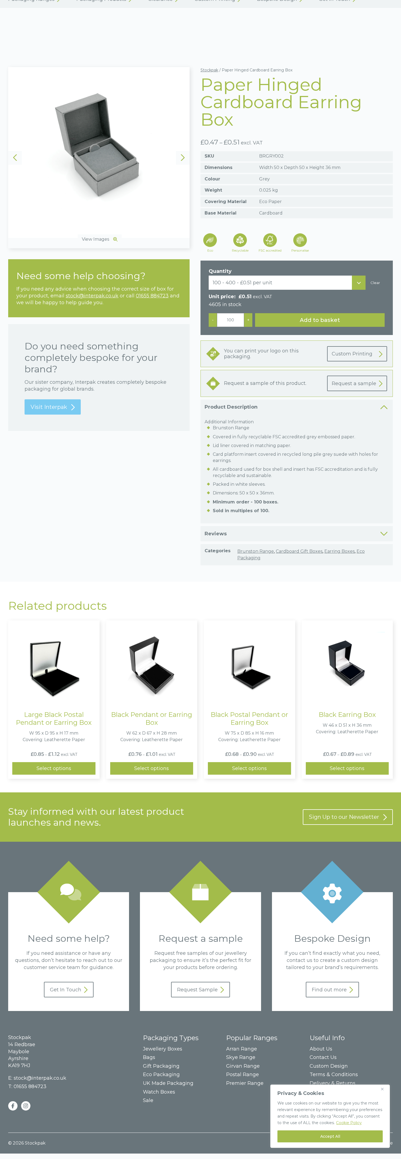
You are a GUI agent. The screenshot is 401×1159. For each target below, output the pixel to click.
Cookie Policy (349, 1122)
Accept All (330, 1136)
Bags (149, 1057)
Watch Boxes (159, 1092)
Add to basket (320, 320)
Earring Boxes (339, 551)
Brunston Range (255, 551)
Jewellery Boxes (162, 1049)
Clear (375, 283)
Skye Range (240, 1057)
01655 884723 (152, 296)
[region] (330, 1116)
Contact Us (323, 1057)
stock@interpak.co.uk (92, 296)
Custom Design (329, 1066)
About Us (321, 1049)
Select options (54, 768)
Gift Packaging (161, 1066)
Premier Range (245, 1083)
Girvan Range (243, 1066)
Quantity (220, 271)
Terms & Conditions (334, 1074)
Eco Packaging (161, 1074)
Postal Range (242, 1074)
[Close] (384, 1089)
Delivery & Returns (332, 1083)
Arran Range (241, 1049)
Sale (148, 1100)
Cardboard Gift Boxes (299, 551)
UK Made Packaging (168, 1083)
